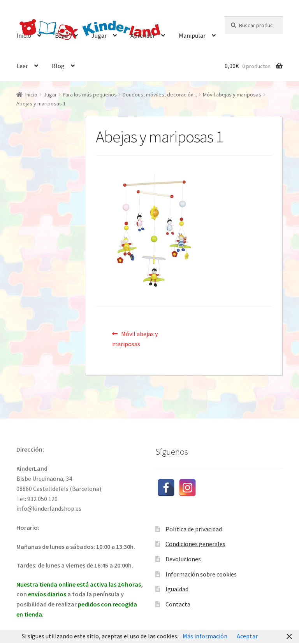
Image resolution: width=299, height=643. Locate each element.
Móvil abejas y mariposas (232, 94)
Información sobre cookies (201, 574)
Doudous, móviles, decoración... (160, 94)
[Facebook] (166, 487)
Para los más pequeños (90, 94)
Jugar (99, 35)
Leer (22, 66)
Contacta (177, 604)
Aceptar (247, 636)
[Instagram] (187, 487)
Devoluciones (183, 559)
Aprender (142, 35)
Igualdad (176, 589)
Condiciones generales (195, 544)
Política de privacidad (193, 529)
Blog (58, 66)
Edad (61, 35)
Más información (205, 636)
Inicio (23, 35)
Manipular (192, 35)
